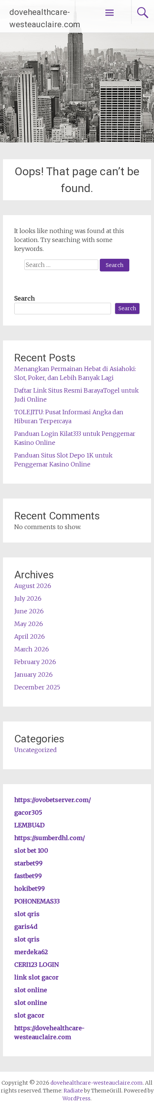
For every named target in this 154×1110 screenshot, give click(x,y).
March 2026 (31, 649)
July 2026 (27, 598)
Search (24, 298)
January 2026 (33, 674)
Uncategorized (35, 750)
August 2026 (32, 585)
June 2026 (29, 611)
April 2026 (29, 636)
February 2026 (35, 662)
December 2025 (37, 687)
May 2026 (28, 624)
